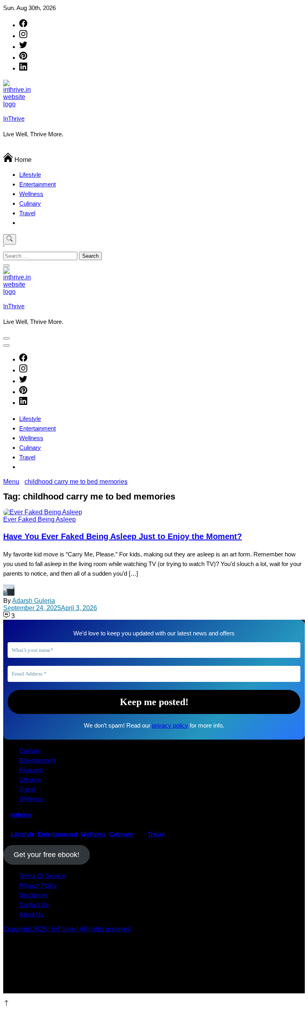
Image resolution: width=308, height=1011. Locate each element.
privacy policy (170, 725)
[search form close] (6, 266)
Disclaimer (33, 895)
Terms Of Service (42, 875)
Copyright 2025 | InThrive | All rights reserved (67, 929)
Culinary (30, 203)
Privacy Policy (38, 885)
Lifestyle (30, 174)
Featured (31, 769)
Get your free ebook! (46, 855)
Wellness (31, 193)
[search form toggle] (9, 239)
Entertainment (37, 184)
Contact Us (34, 904)
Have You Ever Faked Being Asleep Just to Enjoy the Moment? (122, 536)
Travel (27, 213)
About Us (31, 914)
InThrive (13, 118)
